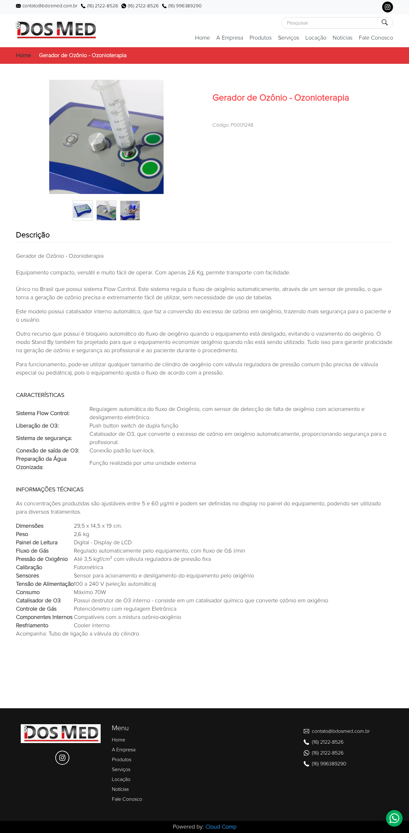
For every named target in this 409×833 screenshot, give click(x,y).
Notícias (342, 38)
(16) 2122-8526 (102, 6)
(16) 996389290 (185, 6)
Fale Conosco (376, 38)
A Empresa (229, 38)
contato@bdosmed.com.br (50, 6)
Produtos (261, 38)
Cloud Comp (220, 827)
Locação (315, 38)
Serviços (288, 38)
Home (202, 38)
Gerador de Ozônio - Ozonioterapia (83, 55)
